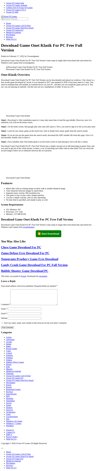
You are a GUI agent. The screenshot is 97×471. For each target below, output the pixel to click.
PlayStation (10, 35)
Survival (9, 410)
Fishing (9, 360)
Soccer (8, 403)
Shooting (9, 398)
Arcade (9, 342)
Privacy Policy (12, 437)
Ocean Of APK (12, 12)
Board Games (11, 349)
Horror (8, 364)
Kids (8, 367)
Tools (8, 414)
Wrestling (10, 426)
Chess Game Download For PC (21, 247)
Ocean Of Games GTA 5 (16, 10)
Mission (9, 369)
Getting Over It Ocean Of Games (19, 8)
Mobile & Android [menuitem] (13, 461)
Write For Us (11, 39)
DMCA (9, 434)
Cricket (9, 353)
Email (4, 313)
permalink (43, 276)
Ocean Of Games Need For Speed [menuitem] (19, 456)
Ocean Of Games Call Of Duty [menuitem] (18, 454)
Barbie (8, 344)
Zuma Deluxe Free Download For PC (25, 253)
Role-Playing (11, 394)
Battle (8, 346)
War (7, 419)
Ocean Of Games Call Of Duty (18, 26)
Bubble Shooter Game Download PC (24, 270)
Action (8, 337)
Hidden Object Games (15, 362)
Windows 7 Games (13, 423)
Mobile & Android (13, 32)
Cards (8, 351)
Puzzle (23, 276)
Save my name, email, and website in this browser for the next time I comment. (35, 323)
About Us (10, 430)
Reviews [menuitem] (9, 465)
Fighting (9, 358)
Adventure (10, 339)
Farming (9, 355)
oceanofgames (28, 227)
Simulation (10, 401)
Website (4, 318)
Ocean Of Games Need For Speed (19, 28)
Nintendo (10, 373)
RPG (8, 396)
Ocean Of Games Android (16, 5)
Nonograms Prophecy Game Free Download (29, 259)
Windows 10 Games (14, 421)
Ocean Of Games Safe (15, 3)
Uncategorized (12, 417)
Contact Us (10, 432)
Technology (11, 412)
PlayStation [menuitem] (10, 463)
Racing (9, 387)
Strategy (9, 408)
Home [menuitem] (8, 452)
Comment (5, 304)
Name (4, 309)
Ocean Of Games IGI (14, 30)
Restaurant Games (13, 389)
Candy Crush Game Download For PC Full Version (34, 265)
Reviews (9, 37)
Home (8, 23)
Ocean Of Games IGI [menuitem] (14, 459)
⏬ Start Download (48, 233)
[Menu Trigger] (2, 448)
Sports (8, 405)
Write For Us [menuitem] (11, 468)
